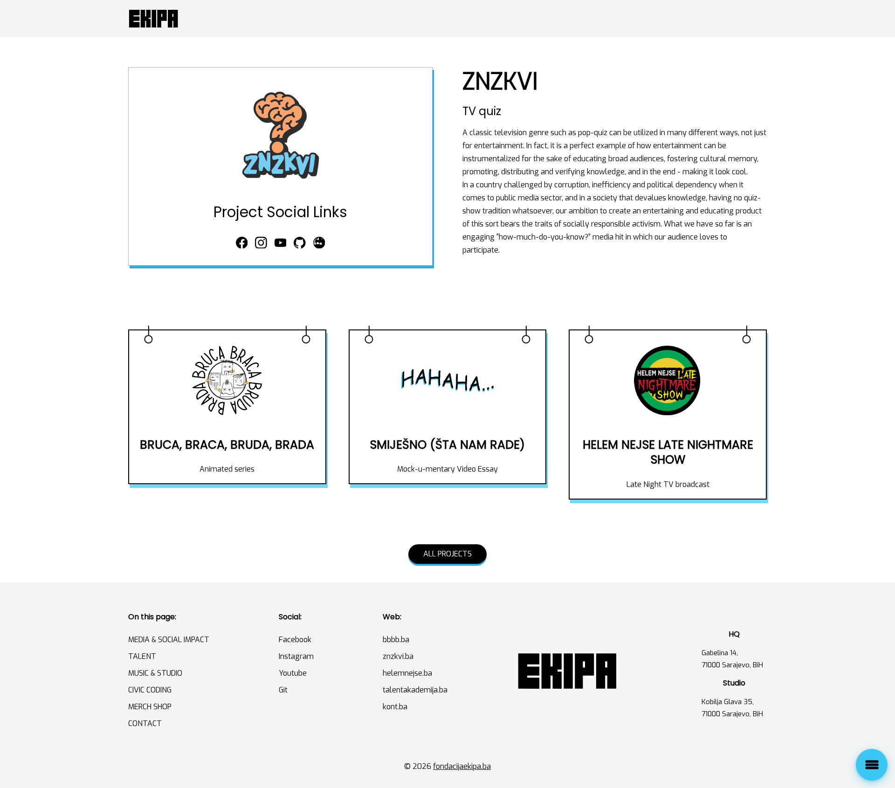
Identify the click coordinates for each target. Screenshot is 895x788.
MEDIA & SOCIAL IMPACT (168, 639)
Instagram (296, 656)
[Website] (319, 243)
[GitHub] (300, 243)
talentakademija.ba (415, 690)
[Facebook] (242, 243)
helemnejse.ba (407, 673)
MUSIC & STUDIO (155, 673)
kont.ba (395, 707)
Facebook (295, 639)
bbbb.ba (396, 639)
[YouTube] (281, 243)
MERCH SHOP (150, 707)
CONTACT (145, 723)
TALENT (142, 656)
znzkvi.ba (398, 656)
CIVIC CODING (150, 690)
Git (283, 690)
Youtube (293, 673)
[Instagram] (261, 243)
